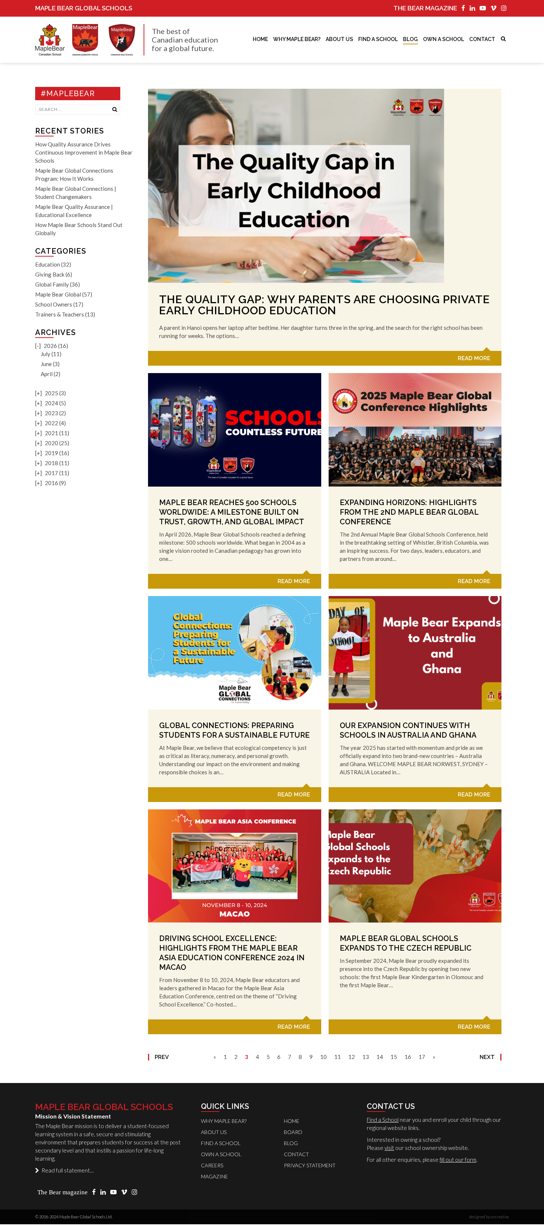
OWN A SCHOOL (443, 39)
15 (393, 1056)
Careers (212, 1165)
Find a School (383, 1119)
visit (389, 1147)
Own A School (221, 1154)
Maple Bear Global (58, 294)
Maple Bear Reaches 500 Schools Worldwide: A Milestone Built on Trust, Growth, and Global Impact (231, 512)
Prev (162, 1057)
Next (487, 1057)
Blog (410, 39)
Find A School (378, 39)
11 (337, 1056)
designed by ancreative (489, 1216)
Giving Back (49, 274)
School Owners (53, 304)
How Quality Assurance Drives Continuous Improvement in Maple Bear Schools (83, 152)
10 (323, 1056)
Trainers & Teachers (59, 314)
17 (422, 1056)
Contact (482, 39)
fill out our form (458, 1159)
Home (260, 39)
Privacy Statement (310, 1165)
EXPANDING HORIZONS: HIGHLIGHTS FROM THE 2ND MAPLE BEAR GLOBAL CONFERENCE (409, 512)
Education (47, 264)
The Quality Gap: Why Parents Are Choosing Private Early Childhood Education (324, 305)
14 (379, 1056)
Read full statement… (66, 1170)
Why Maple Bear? (296, 39)
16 (407, 1056)
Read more (474, 358)
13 (365, 1056)
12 (351, 1056)
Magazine (214, 1176)
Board (293, 1132)
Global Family (52, 284)
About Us (339, 39)
